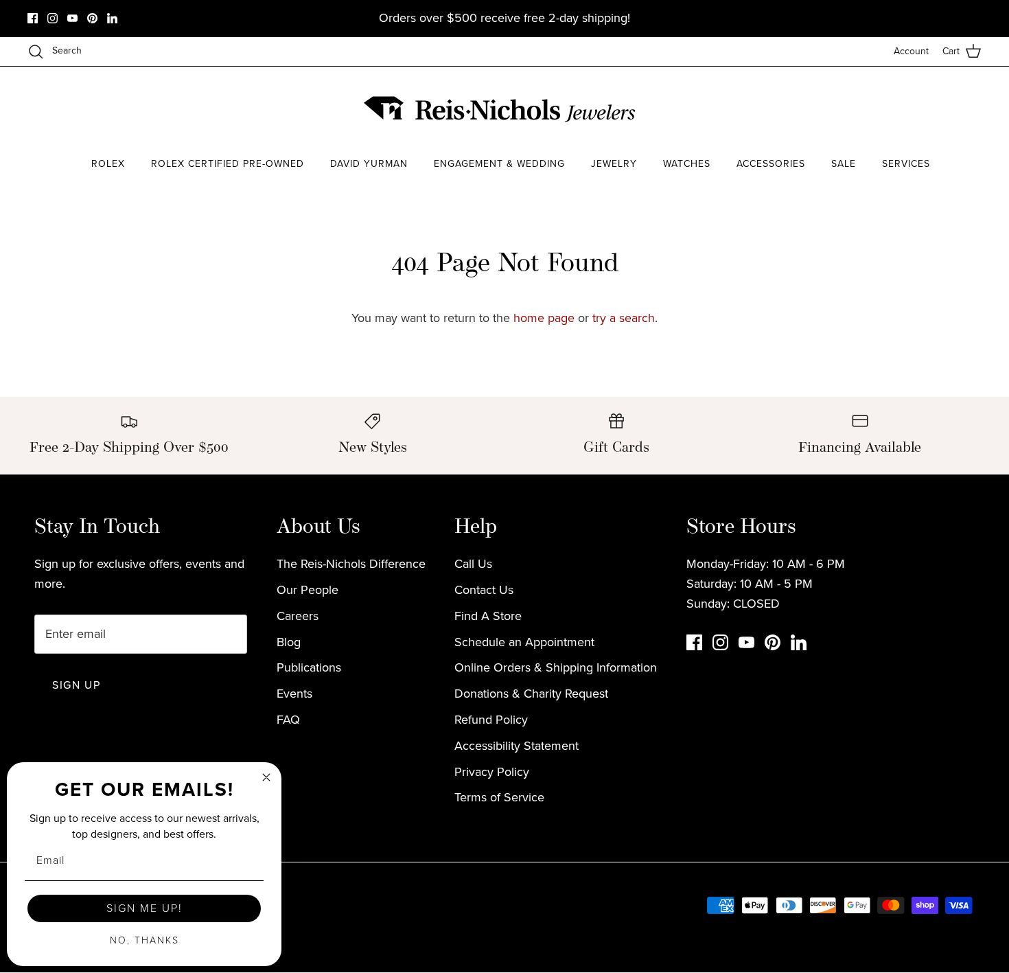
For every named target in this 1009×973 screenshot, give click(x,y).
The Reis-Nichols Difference (351, 564)
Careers (297, 616)
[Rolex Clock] (930, 109)
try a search (623, 318)
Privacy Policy (491, 772)
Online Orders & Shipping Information (555, 667)
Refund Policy (491, 720)
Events (294, 693)
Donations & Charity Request (531, 693)
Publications (309, 667)
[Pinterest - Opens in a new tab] (92, 18)
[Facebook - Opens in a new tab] (32, 18)
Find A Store (488, 616)
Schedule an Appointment (524, 642)
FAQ (288, 720)
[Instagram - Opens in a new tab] (52, 18)
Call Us (473, 564)
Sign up (76, 685)
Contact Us (483, 590)
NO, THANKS (144, 940)
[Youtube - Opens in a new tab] (72, 18)
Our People (307, 590)
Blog (289, 642)
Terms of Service (499, 797)
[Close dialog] (266, 777)
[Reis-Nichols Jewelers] (501, 109)
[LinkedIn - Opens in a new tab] (112, 18)
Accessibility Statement (516, 746)
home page (544, 318)
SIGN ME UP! (144, 908)
